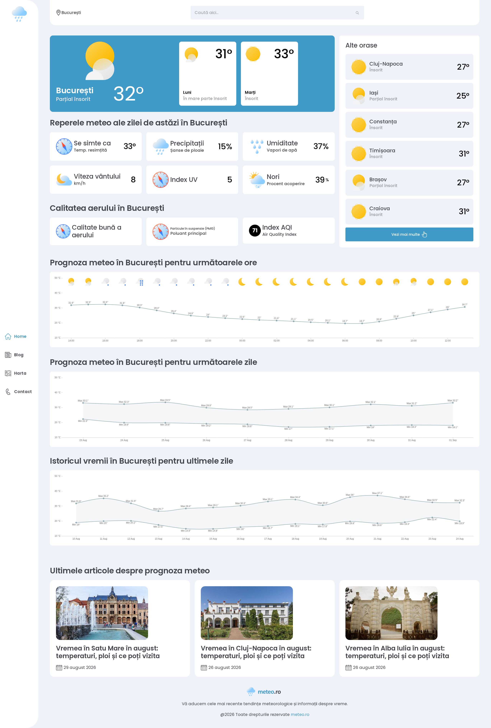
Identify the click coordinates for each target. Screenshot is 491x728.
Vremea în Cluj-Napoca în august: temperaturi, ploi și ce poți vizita (256, 652)
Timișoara (382, 151)
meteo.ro (300, 714)
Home (20, 336)
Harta (20, 373)
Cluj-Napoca (386, 64)
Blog (19, 355)
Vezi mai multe (405, 234)
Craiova (379, 208)
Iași (373, 93)
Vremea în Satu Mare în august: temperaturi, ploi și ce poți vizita (108, 652)
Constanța (383, 122)
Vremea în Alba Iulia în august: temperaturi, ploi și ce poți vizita (397, 652)
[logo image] (19, 14)
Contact (23, 391)
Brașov (378, 179)
